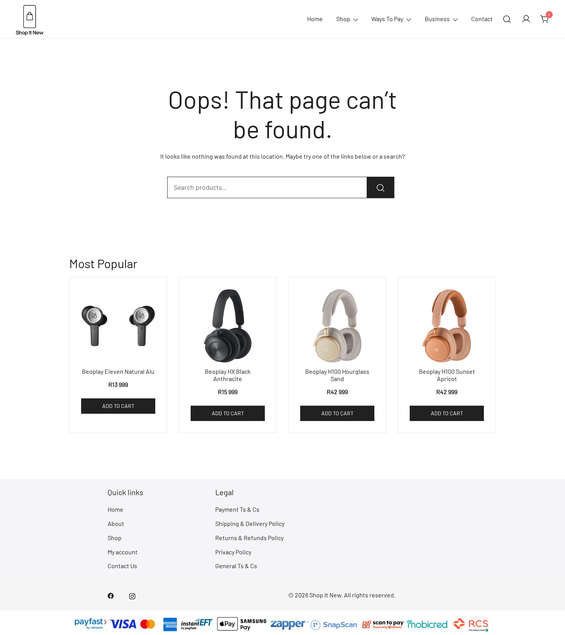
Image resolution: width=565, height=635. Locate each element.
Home (315, 18)
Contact (482, 18)
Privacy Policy (233, 551)
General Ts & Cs (236, 565)
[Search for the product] (380, 187)
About (116, 523)
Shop (343, 18)
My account (123, 551)
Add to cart (118, 406)
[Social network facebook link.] (111, 595)
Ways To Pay (387, 18)
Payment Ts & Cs (237, 509)
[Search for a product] (507, 19)
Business (437, 18)
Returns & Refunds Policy (249, 537)
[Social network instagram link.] (132, 595)
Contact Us (122, 565)
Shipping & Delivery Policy (249, 523)
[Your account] (526, 19)
